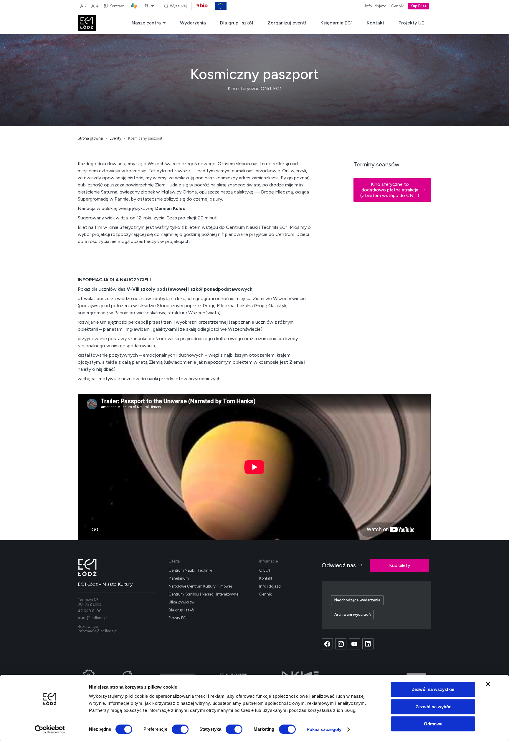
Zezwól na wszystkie (433, 689)
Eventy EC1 (178, 618)
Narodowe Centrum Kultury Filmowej (200, 586)
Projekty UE (411, 23)
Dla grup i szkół (236, 23)
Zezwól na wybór (433, 706)
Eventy (115, 138)
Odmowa (433, 723)
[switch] (180, 729)
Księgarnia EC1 (336, 23)
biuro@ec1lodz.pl (92, 618)
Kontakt (375, 23)
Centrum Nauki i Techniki (190, 570)
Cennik (397, 6)
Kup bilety (399, 565)
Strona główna (90, 138)
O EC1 (264, 570)
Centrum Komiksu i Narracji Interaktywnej (203, 594)
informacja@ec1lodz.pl (97, 631)
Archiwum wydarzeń (352, 614)
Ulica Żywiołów (181, 602)
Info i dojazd (375, 6)
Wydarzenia (193, 23)
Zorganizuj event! (286, 23)
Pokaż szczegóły (324, 729)
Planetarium (178, 578)
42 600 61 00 (90, 611)
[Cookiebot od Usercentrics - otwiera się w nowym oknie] (50, 729)
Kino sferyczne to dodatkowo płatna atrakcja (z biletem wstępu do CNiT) (389, 189)
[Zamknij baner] (488, 684)
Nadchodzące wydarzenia (357, 600)
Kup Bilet (419, 6)
